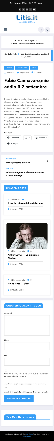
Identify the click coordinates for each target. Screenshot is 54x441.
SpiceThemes (27, 437)
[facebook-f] (20, 9)
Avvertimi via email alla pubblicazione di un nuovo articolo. (26, 392)
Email (6, 355)
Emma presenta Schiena (18, 162)
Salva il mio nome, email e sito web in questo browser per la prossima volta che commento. (26, 375)
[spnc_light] (47, 30)
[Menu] (5, 30)
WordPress (29, 434)
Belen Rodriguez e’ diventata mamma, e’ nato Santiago (25, 174)
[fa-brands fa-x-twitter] (23, 9)
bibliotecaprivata (18, 251)
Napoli (34, 68)
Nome (6, 340)
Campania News (22, 68)
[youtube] (34, 9)
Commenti (8, 313)
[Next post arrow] (47, 173)
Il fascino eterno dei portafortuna (25, 203)
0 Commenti (38, 73)
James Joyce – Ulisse (19, 283)
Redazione (10, 73)
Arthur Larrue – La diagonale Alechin (23, 256)
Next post (9, 168)
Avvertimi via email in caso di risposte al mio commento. (25, 384)
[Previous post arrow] (47, 161)
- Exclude (9, 68)
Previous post (11, 158)
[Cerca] (41, 30)
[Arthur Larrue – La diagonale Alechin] (27, 235)
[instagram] (30, 9)
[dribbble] (27, 9)
